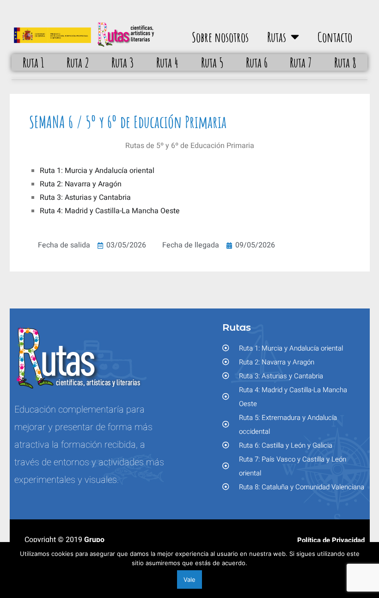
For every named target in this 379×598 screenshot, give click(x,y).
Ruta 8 (345, 62)
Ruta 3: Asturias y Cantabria (85, 197)
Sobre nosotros (220, 37)
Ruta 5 (212, 62)
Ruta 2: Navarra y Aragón (81, 184)
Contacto (335, 37)
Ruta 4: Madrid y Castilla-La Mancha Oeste (110, 210)
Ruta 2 (78, 62)
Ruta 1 (33, 62)
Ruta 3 (122, 62)
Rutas (276, 37)
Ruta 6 (257, 62)
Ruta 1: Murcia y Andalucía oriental (97, 170)
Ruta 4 (167, 62)
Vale (189, 579)
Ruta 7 (301, 62)
